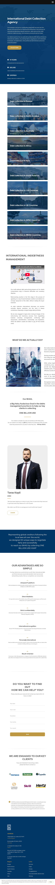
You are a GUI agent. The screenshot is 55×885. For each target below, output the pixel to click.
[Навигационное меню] (53, 2)
